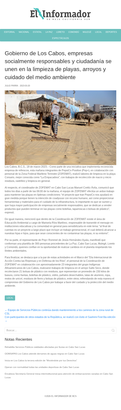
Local (10, 298)
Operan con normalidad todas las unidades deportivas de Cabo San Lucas (42, 367)
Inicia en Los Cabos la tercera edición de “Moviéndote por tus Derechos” (41, 360)
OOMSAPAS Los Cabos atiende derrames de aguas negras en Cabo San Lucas (44, 353)
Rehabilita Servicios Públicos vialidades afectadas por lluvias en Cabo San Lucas (45, 347)
